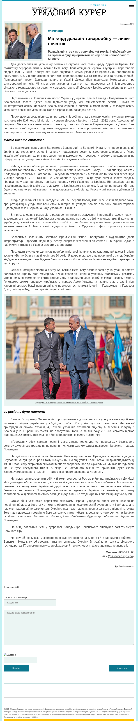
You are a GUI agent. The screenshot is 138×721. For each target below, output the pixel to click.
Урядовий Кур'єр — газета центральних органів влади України (69, 8)
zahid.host (34, 717)
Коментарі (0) (12, 587)
